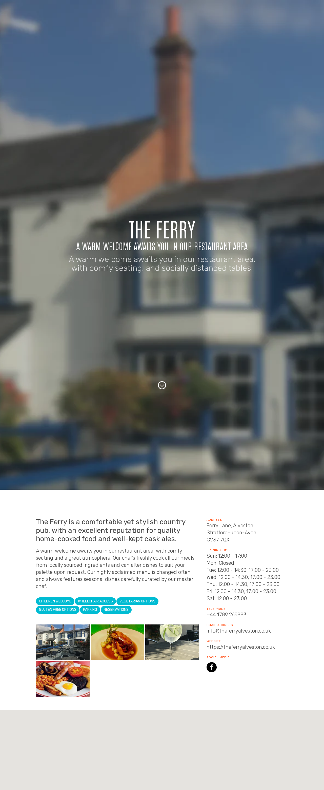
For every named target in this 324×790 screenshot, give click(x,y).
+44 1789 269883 (227, 615)
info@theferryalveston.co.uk (239, 631)
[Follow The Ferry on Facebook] (212, 668)
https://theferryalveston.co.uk (241, 647)
